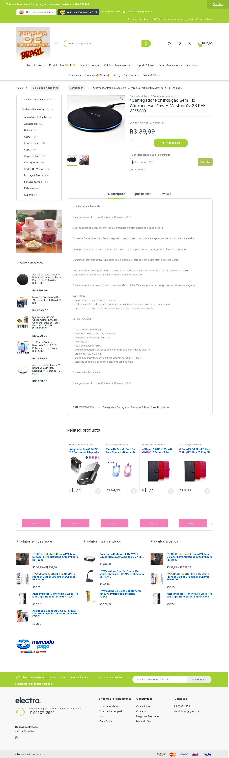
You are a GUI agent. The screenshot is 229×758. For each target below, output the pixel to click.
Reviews (165, 194)
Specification (142, 194)
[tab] (116, 195)
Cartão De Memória (36, 169)
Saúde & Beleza (151, 75)
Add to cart (173, 142)
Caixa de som (34, 143)
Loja (190, 19)
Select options (133, 491)
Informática (192, 65)
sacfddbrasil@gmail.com (139, 11)
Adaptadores (87, 444)
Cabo (30, 136)
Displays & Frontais (36, 175)
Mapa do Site (143, 721)
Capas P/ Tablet (34, 156)
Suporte (30, 194)
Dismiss (218, 4)
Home (19, 87)
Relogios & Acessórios (126, 75)
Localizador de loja (140, 19)
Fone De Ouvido (36, 181)
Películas (31, 188)
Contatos (141, 711)
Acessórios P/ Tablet (37, 117)
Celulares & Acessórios (117, 65)
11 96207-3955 (112, 11)
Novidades (75, 75)
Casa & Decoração (89, 65)
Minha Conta (206, 19)
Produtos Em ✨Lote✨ (62, 65)
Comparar (158, 122)
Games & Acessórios (170, 65)
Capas (30, 149)
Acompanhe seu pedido (169, 19)
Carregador (76, 87)
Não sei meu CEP (138, 169)
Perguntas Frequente (147, 716)
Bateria (30, 130)
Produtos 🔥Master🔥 (97, 75)
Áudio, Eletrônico (36, 65)
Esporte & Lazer (145, 65)
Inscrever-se (199, 679)
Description (116, 194)
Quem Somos (143, 706)
